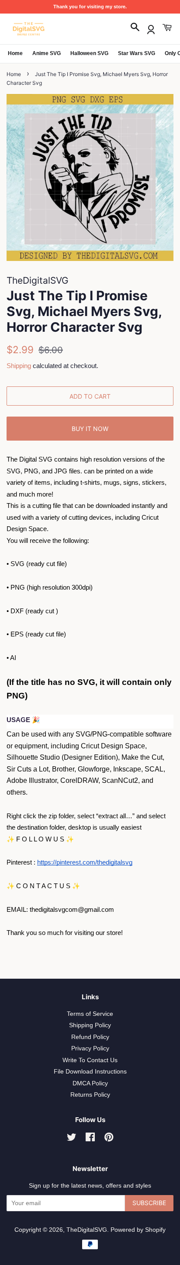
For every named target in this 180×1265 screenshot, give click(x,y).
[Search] (135, 28)
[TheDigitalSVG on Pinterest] (109, 1139)
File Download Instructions (90, 1071)
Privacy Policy (90, 1048)
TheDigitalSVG (86, 1230)
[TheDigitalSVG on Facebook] (90, 1139)
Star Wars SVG (136, 53)
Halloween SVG (89, 53)
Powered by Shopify (138, 1230)
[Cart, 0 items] (167, 28)
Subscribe (149, 1202)
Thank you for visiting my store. (90, 6)
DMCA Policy (90, 1083)
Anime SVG (46, 53)
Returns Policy (90, 1094)
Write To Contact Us (90, 1060)
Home (15, 53)
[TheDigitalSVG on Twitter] (71, 1139)
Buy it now (90, 428)
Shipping (19, 365)
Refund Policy (90, 1037)
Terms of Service (90, 1014)
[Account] (151, 28)
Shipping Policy (90, 1025)
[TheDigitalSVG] (50, 28)
